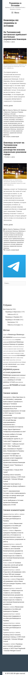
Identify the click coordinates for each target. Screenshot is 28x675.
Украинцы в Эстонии (15, 4)
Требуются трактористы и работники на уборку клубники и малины (14, 486)
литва (21, 357)
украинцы (13, 377)
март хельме (6, 359)
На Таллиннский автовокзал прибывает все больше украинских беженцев (15, 35)
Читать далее (8, 106)
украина (7, 369)
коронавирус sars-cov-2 (9, 357)
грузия (4, 351)
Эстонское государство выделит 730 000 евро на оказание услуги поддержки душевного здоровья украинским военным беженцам (14, 458)
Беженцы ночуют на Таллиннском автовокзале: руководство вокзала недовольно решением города (15, 148)
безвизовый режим (17, 337)
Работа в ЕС (16, 110)
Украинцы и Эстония (9, 114)
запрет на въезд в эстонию (17, 353)
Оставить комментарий (12, 136)
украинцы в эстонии (14, 380)
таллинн (22, 364)
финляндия (6, 385)
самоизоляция (12, 364)
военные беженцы (16, 342)
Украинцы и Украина (17, 112)
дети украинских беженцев (12, 351)
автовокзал (8, 116)
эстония (13, 385)
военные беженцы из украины (13, 344)
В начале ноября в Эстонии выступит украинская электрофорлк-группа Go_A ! (13, 436)
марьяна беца (12, 359)
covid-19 (5, 334)
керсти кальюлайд (12, 355)
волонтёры (7, 94)
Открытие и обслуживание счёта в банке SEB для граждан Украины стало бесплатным (14, 574)
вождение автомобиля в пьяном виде (10, 346)
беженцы (15, 116)
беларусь (23, 337)
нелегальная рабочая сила (15, 362)
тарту (4, 366)
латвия (18, 357)
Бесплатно (11, 322)
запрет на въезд (6, 353)
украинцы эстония (9, 382)
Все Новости (9, 110)
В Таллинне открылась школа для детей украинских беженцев (13, 565)
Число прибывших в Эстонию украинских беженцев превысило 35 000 (13, 502)
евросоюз (21, 351)
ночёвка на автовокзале (16, 121)
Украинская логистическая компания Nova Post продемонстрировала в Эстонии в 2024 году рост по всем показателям (14, 411)
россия (5, 364)
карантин (5, 355)
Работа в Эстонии (14, 325)
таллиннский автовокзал (16, 127)
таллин (18, 364)
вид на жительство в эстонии (9, 339)
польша (24, 362)
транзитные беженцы (10, 129)
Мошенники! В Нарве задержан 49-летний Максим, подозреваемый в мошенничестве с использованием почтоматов (14, 422)
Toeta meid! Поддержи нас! (12, 441)
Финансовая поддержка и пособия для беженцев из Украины (12, 518)
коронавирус (21, 355)
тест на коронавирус (11, 366)
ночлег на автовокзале (10, 123)
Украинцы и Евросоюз (13, 312)
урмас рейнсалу (19, 382)
